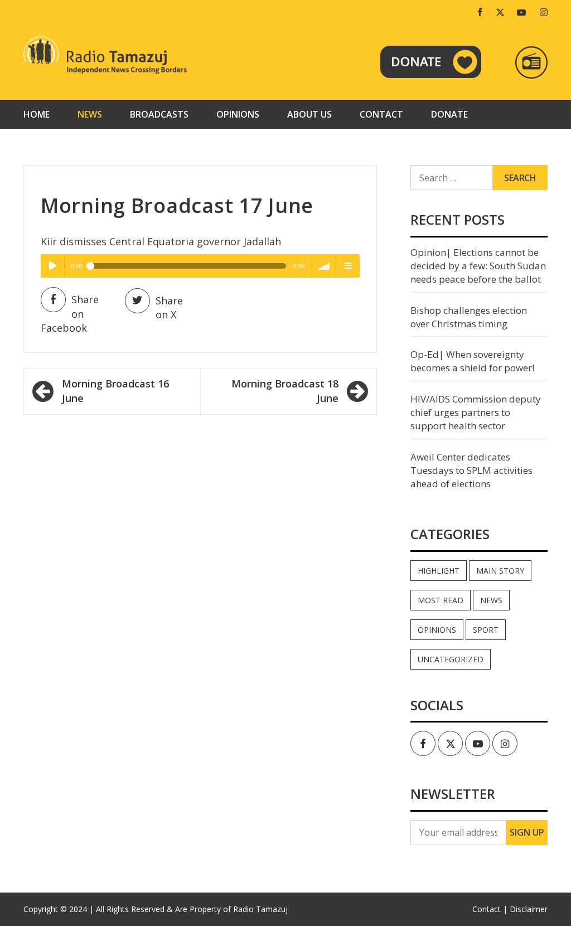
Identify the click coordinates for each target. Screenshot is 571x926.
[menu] (348, 266)
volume (324, 266)
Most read (440, 600)
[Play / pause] (52, 266)
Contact (381, 114)
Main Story (500, 570)
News (90, 114)
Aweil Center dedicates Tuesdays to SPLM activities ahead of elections (471, 470)
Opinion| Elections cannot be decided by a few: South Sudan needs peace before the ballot (478, 266)
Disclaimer (529, 909)
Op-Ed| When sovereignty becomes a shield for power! (472, 361)
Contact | (489, 909)
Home (36, 114)
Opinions (237, 114)
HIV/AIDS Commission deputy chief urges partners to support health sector (475, 412)
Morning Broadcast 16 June (115, 391)
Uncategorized (450, 659)
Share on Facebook (70, 313)
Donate (449, 114)
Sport (486, 629)
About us (309, 114)
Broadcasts (159, 114)
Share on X (169, 308)
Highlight (438, 570)
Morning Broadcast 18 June (284, 391)
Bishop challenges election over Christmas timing (468, 317)
